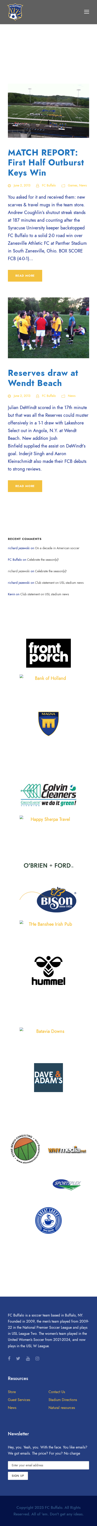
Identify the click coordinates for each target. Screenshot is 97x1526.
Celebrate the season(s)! (43, 560)
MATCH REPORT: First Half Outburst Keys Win (46, 163)
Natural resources (61, 1407)
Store (12, 1391)
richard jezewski (19, 571)
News (83, 185)
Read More (25, 276)
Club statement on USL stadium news (59, 583)
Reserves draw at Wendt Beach (43, 378)
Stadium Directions (62, 1399)
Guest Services (19, 1399)
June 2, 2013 (22, 185)
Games (72, 185)
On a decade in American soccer (57, 548)
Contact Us (56, 1391)
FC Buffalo (49, 185)
